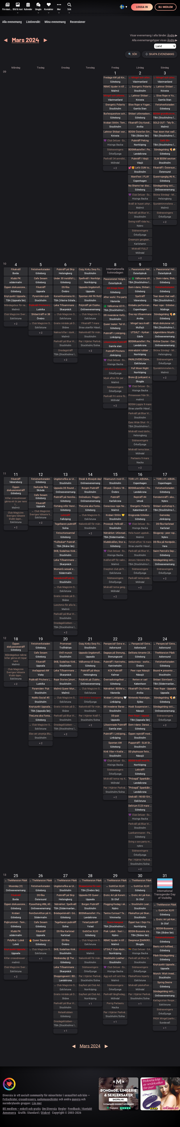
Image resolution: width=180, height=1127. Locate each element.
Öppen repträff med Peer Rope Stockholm (140, 733)
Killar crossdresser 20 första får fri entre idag (15, 958)
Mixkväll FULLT (140, 248)
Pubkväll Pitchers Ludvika (40, 305)
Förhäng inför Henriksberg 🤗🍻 (65, 506)
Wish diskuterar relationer (164, 323)
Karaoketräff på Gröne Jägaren (65, 578)
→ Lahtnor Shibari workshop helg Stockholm (140, 95)
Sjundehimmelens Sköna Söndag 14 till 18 (164, 203)
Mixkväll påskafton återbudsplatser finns (140, 985)
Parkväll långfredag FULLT (115, 994)
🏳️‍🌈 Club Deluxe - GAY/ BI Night (140, 949)
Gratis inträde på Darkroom (65, 323)
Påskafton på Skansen (140, 913)
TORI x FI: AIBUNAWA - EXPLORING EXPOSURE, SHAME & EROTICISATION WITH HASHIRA (140, 479)
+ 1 (40, 958)
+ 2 (115, 168)
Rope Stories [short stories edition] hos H (65, 679)
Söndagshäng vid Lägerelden (164, 185)
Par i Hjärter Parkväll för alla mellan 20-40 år (115, 787)
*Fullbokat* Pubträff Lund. (65, 542)
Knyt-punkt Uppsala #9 (15, 296)
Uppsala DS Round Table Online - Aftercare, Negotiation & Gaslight (65, 488)
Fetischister (10, 1099)
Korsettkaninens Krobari (65, 296)
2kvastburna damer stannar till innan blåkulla (90, 949)
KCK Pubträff (115, 670)
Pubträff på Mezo (90, 670)
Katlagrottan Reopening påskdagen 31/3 (164, 1000)
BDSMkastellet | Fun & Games (90, 913)
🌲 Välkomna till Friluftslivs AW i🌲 (115, 306)
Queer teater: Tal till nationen (115, 324)
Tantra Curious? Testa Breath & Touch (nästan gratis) (115, 913)
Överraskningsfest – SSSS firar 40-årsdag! (115, 679)
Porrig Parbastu (115, 1003)
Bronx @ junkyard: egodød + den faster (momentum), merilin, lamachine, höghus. (140, 377)
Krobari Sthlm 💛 (115, 515)
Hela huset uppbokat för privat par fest (140, 533)
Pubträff (115, 497)
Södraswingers (115, 149)
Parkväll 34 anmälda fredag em (115, 158)
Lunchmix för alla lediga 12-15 (65, 605)
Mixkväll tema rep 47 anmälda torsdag (115, 778)
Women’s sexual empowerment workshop (65, 569)
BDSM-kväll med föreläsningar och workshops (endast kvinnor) (140, 760)
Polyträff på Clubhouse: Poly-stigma (90, 305)
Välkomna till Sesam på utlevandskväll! (90, 661)
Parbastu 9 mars (140, 458)
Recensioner (77, 22)
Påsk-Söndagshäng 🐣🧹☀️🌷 (164, 955)
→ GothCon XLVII (115, 886)
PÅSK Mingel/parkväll (164, 1018)
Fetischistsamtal (65, 533)
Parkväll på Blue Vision (140, 212)
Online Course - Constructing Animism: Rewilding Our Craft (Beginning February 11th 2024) (164, 341)
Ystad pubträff (90, 922)
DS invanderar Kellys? (115, 315)
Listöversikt (33, 22)
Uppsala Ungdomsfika (90, 287)
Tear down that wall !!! (164, 131)
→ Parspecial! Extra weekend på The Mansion (140, 643)
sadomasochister (47, 1099)
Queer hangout (115, 922)
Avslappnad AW (40, 670)
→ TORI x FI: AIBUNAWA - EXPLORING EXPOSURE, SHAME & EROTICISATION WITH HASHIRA (164, 479)
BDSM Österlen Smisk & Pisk (140, 131)
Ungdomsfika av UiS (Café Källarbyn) (65, 479)
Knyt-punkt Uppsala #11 (15, 949)
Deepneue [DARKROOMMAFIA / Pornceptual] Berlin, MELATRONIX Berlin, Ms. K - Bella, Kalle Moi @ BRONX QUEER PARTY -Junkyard (140, 940)
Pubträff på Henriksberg (65, 497)
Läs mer (37, 1103)
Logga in (142, 7)
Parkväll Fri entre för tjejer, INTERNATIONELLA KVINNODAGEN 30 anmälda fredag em (115, 396)
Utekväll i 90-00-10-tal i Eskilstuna (140, 796)
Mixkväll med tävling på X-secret (140, 431)
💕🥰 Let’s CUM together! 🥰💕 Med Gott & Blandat (140, 167)
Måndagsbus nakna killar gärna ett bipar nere (16, 658)
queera (76, 1099)
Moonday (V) (16, 886)
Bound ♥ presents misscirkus (164, 670)
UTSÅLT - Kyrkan (140, 332)
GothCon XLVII (90, 931)
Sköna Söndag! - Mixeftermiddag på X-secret (164, 194)
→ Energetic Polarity (140, 86)
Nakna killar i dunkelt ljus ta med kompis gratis (65, 332)
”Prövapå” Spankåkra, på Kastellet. (140, 787)
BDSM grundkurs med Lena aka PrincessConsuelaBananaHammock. (164, 113)
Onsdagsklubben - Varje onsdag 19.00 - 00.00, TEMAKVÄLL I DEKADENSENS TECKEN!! (65, 1021)
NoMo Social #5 (40, 697)
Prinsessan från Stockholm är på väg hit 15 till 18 (140, 395)
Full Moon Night (140, 368)
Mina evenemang (55, 22)
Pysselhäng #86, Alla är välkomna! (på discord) (40, 904)
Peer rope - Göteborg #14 (164, 305)
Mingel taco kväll (140, 323)
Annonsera (9, 1112)
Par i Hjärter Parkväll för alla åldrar (140, 859)
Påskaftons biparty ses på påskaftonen (140, 976)
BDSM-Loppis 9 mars (139, 404)
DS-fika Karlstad (165, 524)
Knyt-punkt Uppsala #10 (40, 706)
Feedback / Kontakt (80, 1108)
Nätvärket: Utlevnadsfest (115, 533)
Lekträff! (65, 515)
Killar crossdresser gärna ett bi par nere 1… (16, 501)
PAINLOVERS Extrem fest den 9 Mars (140, 359)
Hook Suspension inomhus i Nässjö (140, 706)
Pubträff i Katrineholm (115, 661)
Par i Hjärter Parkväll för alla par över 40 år (90, 341)
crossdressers (27, 1099)
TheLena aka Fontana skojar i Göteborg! (90, 506)
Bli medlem (165, 7)
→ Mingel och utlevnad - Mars (140, 77)
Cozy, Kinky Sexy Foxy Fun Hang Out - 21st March (90, 643)
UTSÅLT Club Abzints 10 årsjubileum (115, 949)
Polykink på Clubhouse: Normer (90, 679)
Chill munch (65, 652)
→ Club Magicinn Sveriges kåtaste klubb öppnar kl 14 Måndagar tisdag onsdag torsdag (40, 323)
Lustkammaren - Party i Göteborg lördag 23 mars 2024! (140, 832)
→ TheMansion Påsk (15, 880)
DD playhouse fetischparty (140, 751)
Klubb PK (16, 278)
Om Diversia (49, 1108)
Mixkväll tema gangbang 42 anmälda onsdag (115, 587)
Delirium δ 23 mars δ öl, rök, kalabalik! (140, 805)
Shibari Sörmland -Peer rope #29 (164, 679)
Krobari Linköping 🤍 (115, 697)
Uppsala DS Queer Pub (90, 895)
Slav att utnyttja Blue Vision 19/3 (40, 733)
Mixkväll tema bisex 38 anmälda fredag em (140, 449)
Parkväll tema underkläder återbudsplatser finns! (140, 578)
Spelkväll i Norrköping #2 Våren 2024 (90, 278)
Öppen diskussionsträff (15, 287)
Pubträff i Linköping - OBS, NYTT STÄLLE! (115, 333)
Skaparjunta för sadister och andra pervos (90, 886)
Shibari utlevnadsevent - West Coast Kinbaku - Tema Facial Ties (140, 113)
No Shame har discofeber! (140, 185)
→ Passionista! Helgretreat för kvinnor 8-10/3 (140, 269)
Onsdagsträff (65, 350)
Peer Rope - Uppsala (165, 688)
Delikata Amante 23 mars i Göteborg (140, 652)
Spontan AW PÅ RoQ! (90, 296)
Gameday (165, 515)
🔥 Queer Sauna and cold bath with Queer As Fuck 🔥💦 (40, 940)
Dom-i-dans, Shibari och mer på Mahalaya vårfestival (140, 287)
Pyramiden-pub (40, 296)
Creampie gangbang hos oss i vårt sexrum (140, 239)
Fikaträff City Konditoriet (140, 122)
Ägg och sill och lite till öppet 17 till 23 (115, 976)
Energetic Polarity (115, 104)
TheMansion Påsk (165, 652)
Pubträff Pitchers (115, 351)
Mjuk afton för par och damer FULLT (115, 378)
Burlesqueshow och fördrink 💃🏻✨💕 (115, 113)
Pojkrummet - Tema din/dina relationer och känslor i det (15, 922)
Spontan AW (115, 742)
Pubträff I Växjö (139, 158)
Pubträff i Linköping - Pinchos (115, 733)
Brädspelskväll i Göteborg (65, 913)
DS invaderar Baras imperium (115, 706)
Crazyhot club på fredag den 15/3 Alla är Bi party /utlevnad (115, 569)
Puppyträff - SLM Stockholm (140, 742)
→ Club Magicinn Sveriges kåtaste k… (41, 513)
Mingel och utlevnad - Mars (115, 95)
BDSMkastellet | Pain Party (140, 149)
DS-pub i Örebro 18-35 (115, 488)
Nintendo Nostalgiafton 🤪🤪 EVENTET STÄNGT (140, 697)
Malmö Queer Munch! (65, 688)
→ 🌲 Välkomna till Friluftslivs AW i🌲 (140, 278)
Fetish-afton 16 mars (140, 542)
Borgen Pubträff (90, 488)
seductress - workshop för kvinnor (140, 661)
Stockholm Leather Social (115, 958)
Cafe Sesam (40, 278)
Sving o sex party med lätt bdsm (140, 841)
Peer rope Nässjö (140, 670)
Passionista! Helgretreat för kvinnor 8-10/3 (115, 279)
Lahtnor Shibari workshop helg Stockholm (115, 131)
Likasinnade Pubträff (115, 342)
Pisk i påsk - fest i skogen (115, 931)
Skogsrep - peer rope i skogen (164, 533)
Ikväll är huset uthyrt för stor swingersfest (140, 203)
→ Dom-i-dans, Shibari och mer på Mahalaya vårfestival (164, 278)
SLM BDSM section (164, 158)
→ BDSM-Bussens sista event (164, 928)
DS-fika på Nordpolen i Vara (164, 542)
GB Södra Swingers (115, 369)
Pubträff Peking (140, 140)
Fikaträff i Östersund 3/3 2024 (164, 167)
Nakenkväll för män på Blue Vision (90, 332)
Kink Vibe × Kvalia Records (115, 751)
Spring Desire (164, 982)
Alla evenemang (12, 22)
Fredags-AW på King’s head (115, 77)
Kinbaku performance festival (140, 305)
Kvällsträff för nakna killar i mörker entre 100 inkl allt (115, 560)
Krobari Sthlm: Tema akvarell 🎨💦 (115, 122)
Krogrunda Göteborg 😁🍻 (140, 515)
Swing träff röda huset (140, 221)
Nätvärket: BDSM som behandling (115, 688)
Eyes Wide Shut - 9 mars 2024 (140, 422)
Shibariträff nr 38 (40, 314)
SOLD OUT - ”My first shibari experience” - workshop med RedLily (164, 122)
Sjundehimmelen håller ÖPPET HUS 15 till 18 (164, 368)
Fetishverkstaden (164, 104)
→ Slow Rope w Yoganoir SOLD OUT (164, 95)
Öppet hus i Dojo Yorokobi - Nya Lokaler (140, 922)
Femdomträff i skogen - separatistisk (164, 497)
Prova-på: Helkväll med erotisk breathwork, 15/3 (115, 524)
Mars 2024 (25, 39)
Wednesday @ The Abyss (65, 958)
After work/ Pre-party (115, 297)
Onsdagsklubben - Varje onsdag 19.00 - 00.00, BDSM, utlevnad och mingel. (65, 623)
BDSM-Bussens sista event (140, 931)
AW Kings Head (115, 288)
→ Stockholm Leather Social (140, 904)
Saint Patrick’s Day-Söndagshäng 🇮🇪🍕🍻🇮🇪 (164, 551)
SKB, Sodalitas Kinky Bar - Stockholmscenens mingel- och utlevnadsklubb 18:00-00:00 (65, 551)
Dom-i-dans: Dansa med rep (140, 724)
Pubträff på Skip (65, 269)
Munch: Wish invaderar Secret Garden (164, 973)
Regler (62, 1108)
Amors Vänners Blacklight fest (140, 560)
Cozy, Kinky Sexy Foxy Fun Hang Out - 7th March (90, 269)
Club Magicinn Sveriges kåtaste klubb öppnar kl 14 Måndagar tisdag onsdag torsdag (15, 314)
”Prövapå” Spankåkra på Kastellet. (140, 778)
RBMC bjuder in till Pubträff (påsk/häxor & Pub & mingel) (115, 940)
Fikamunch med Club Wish (115, 479)
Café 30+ (165, 140)
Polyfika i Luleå (15, 940)
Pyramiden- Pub (40, 688)
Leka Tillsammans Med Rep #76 (65, 560)
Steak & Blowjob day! (90, 479)
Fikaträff (40, 287)
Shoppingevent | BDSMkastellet (65, 976)
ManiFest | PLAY (140, 176)
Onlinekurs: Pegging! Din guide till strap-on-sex (90, 497)
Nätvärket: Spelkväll (65, 904)
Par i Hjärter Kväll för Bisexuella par (90, 715)
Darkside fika (41, 487)
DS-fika (65, 287)
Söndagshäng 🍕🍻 (165, 149)
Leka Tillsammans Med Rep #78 (65, 967)
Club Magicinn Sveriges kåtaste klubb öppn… (16, 516)
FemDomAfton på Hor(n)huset (40, 913)
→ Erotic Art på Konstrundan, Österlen (140, 895)
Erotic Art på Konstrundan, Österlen (115, 895)
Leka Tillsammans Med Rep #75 (65, 305)
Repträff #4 (140, 497)
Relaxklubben (65, 1012)
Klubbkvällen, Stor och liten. (115, 542)
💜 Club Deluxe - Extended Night (115, 140)
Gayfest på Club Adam (90, 985)
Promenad (65, 643)
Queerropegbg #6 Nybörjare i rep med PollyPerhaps (164, 176)
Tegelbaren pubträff (65, 524)
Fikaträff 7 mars (90, 323)
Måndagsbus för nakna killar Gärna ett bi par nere (15, 305)
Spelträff (140, 296)
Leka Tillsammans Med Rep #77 (65, 670)
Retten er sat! (140, 679)
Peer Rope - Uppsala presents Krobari (140, 715)
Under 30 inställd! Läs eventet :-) (65, 278)
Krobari (16, 913)
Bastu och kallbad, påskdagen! (164, 946)
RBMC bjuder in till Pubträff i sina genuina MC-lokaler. (115, 86)
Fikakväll (16, 269)
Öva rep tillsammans (140, 314)
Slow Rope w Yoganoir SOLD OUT (140, 104)
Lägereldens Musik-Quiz (164, 332)
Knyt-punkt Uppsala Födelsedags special (164, 964)
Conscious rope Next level (115, 506)
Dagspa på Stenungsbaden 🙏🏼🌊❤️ (115, 652)
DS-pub (115, 715)
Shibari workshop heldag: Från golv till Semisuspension (164, 506)
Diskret (45, 1112)
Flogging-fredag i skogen (115, 904)
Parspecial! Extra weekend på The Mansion (115, 643)
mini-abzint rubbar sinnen (140, 350)
